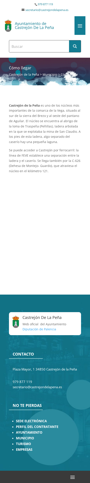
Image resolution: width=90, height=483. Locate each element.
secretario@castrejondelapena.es (46, 10)
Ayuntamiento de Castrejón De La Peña (34, 25)
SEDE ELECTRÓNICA (31, 421)
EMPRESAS (24, 449)
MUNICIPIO (25, 438)
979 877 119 (45, 4)
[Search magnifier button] (75, 46)
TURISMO (23, 444)
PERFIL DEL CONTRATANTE (37, 426)
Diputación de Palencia (39, 329)
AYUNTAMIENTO (29, 432)
